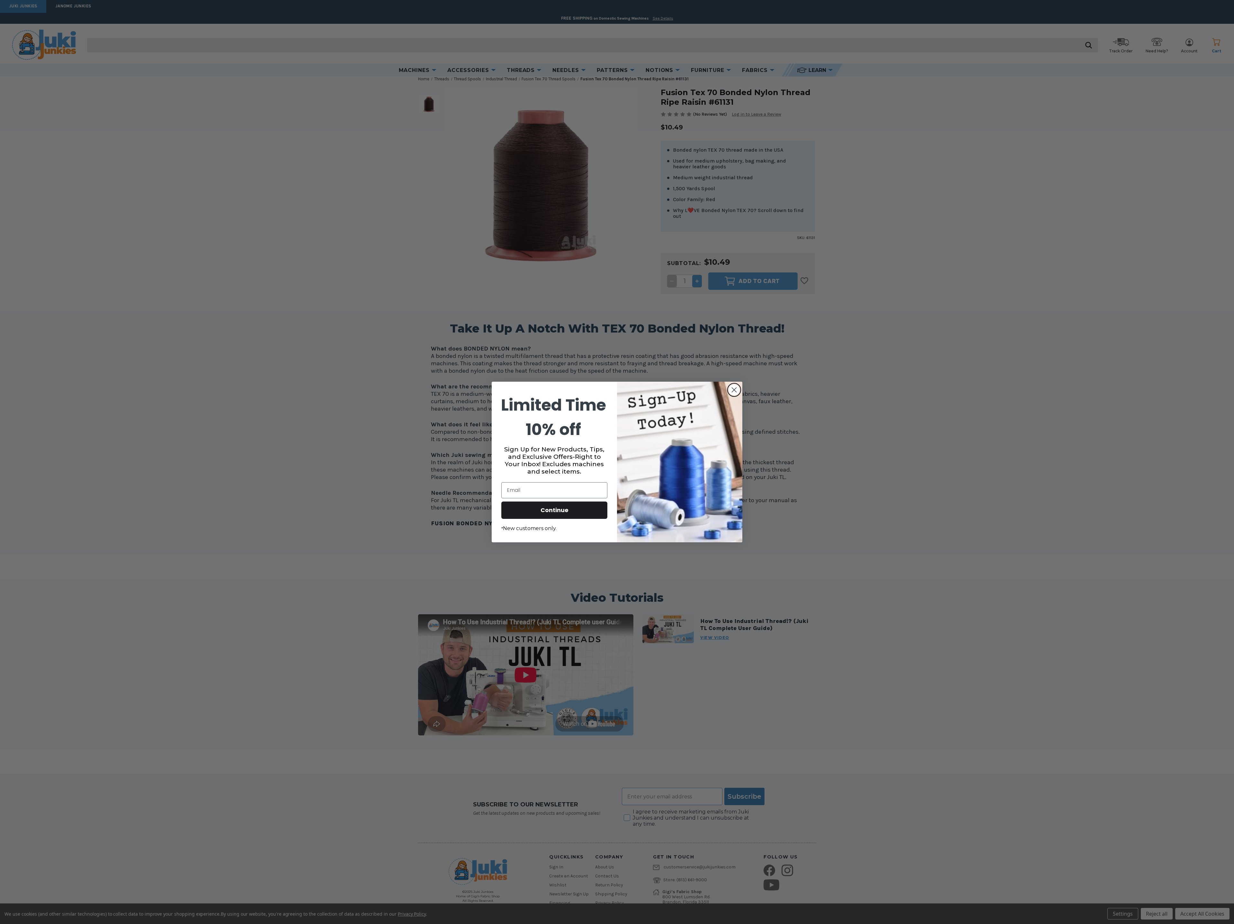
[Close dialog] (734, 389)
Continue (554, 510)
